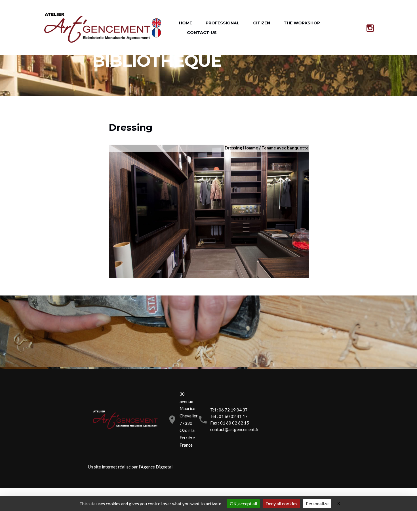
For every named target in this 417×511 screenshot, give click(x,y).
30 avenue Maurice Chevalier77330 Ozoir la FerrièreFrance (189, 419)
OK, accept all (243, 503)
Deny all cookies (281, 503)
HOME (185, 23)
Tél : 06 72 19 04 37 (229, 409)
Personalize (317, 503)
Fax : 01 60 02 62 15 (229, 422)
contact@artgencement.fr (234, 429)
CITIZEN (261, 23)
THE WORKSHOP (302, 23)
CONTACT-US (202, 32)
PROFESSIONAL (222, 23)
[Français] (158, 32)
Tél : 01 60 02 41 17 (229, 416)
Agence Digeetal (156, 466)
